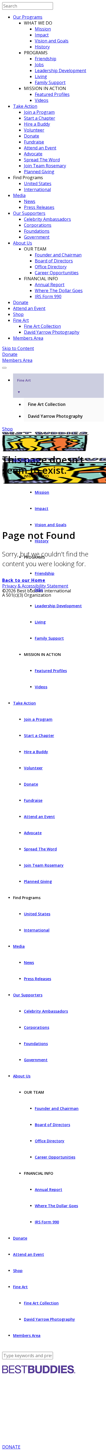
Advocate (33, 154)
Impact (42, 35)
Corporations (37, 225)
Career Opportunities (57, 273)
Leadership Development (60, 71)
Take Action (25, 106)
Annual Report (49, 285)
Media (19, 195)
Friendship (45, 59)
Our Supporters (29, 213)
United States (37, 183)
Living (41, 76)
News (29, 201)
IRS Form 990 (48, 296)
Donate (31, 136)
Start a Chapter (39, 118)
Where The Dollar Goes (59, 290)
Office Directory (51, 267)
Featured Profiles (52, 94)
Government (36, 237)
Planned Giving (39, 172)
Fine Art (21, 320)
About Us (22, 243)
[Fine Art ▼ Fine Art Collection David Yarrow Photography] (53, 366)
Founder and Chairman (58, 255)
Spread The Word (42, 160)
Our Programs (27, 17)
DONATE (11, 1447)
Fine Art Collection (42, 326)
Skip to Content (18, 348)
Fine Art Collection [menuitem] (47, 404)
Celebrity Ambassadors (47, 219)
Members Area (28, 338)
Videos (41, 100)
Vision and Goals (51, 41)
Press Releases (39, 207)
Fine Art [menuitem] (24, 386)
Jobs (39, 65)
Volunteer (34, 130)
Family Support (50, 82)
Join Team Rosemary (45, 166)
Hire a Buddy (37, 124)
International (37, 189)
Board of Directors (54, 261)
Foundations (36, 231)
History (42, 47)
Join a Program (39, 112)
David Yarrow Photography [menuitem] (55, 416)
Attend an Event (40, 148)
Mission (43, 29)
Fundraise (34, 142)
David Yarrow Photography (51, 332)
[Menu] (4, 368)
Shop (18, 314)
